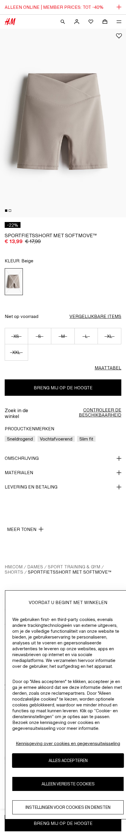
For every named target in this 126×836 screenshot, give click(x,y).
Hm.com (14, 566)
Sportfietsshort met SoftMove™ (69, 572)
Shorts (14, 572)
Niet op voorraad (21, 316)
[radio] (14, 282)
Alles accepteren (68, 760)
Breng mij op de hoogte (63, 387)
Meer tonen (21, 529)
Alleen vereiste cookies (68, 783)
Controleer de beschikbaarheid (100, 412)
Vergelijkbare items (95, 316)
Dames (35, 566)
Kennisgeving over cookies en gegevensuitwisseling (68, 743)
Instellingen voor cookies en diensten (67, 807)
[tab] (6, 210)
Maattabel (108, 367)
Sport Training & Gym (74, 566)
